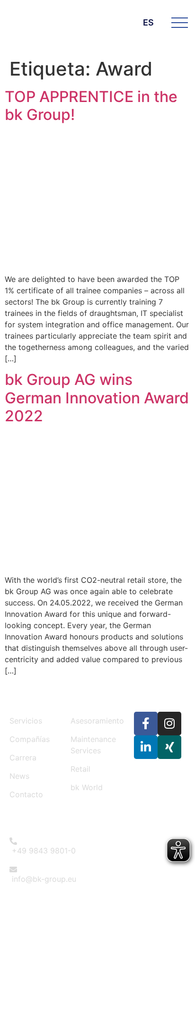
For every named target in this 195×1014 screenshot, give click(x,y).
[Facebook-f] (146, 723)
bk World (87, 787)
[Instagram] (169, 723)
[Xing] (169, 747)
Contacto (26, 794)
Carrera (22, 757)
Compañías (29, 739)
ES (148, 22)
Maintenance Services (93, 744)
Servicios (25, 720)
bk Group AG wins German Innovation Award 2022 (97, 397)
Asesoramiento (97, 720)
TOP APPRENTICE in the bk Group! (91, 105)
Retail (80, 769)
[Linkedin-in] (146, 747)
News (19, 776)
